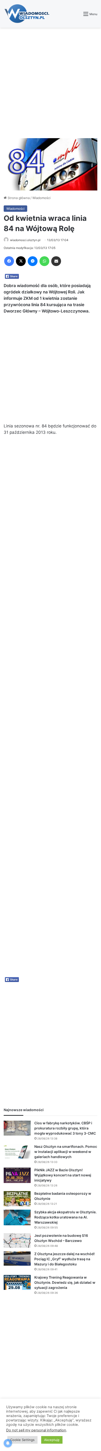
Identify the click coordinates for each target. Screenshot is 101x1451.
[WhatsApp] (44, 261)
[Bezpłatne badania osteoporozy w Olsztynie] (17, 1198)
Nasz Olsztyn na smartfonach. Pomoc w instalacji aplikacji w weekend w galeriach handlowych (65, 1151)
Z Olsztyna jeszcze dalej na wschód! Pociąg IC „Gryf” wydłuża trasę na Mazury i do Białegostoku (64, 1259)
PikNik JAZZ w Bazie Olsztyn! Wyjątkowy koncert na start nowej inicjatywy (62, 1175)
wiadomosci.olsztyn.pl (25, 240)
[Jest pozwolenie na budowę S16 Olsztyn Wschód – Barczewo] (17, 1240)
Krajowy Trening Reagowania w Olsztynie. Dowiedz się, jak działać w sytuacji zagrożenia (64, 1282)
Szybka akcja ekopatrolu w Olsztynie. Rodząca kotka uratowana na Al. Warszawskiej (65, 1217)
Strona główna (18, 198)
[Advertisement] (50, 83)
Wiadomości (41, 198)
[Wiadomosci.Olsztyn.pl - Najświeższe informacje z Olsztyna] (28, 13)
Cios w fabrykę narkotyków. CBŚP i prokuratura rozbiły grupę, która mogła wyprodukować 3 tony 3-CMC (65, 1128)
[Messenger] (33, 261)
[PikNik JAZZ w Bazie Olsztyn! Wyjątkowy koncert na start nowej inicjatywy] (17, 1175)
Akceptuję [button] (52, 1440)
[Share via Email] (56, 261)
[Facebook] (9, 261)
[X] (21, 261)
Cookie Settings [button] (22, 1440)
